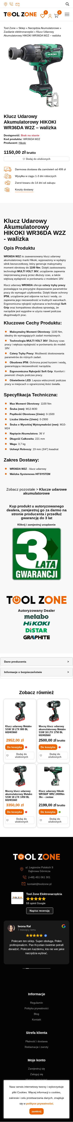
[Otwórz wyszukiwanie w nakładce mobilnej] (67, 4)
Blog (36, 1013)
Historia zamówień (36, 1079)
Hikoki (22, 142)
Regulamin (36, 1002)
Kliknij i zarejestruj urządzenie (36, 524)
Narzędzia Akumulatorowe (43, 28)
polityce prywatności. (40, 1103)
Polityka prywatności (36, 1008)
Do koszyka (14, 747)
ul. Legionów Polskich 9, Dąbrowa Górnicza (6, 4)
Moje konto (50, 16)
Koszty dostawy (24, 189)
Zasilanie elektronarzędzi (18, 31)
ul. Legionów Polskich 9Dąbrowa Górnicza (39, 869)
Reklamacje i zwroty (36, 1046)
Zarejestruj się (36, 1068)
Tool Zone (10, 28)
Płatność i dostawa (36, 1041)
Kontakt (36, 1019)
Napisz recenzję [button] (40, 910)
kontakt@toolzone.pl (17, 4)
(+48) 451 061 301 (12, 4)
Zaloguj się (36, 1074)
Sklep (22, 28)
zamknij (36, 1111)
